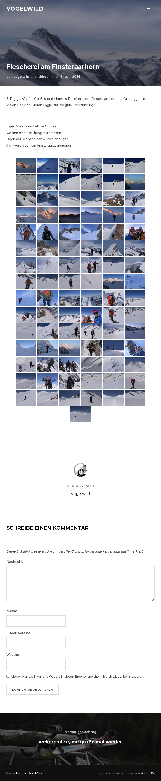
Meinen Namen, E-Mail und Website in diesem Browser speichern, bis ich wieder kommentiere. (76, 676)
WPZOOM (148, 773)
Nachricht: (14, 561)
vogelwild (24, 8)
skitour (44, 77)
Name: (11, 611)
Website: (13, 654)
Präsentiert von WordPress (25, 773)
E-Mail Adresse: (18, 633)
